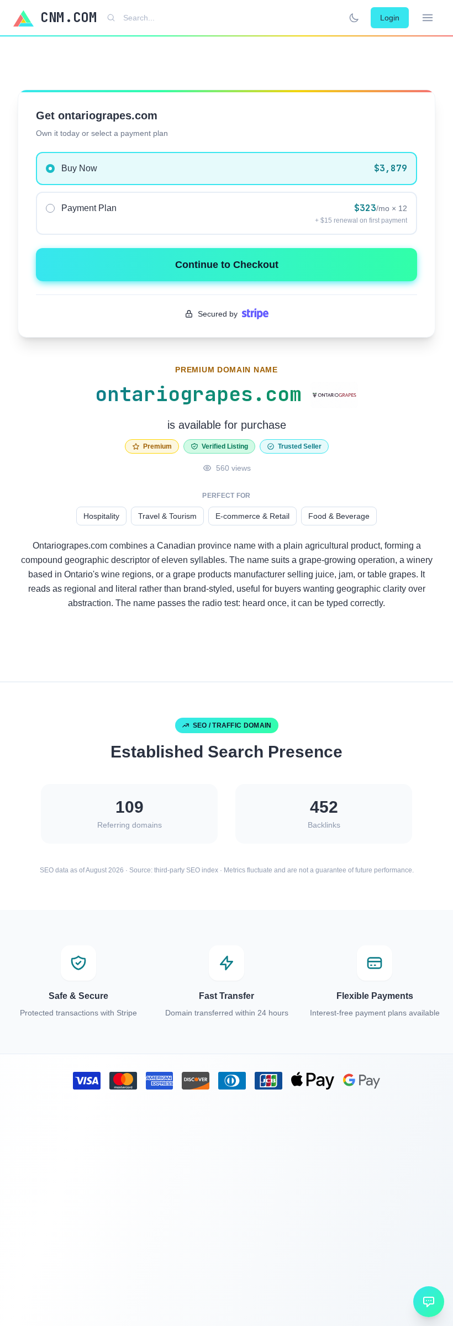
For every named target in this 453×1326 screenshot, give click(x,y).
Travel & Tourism (167, 516)
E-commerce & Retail (252, 516)
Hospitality (101, 516)
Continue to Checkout (226, 264)
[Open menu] (427, 18)
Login (389, 17)
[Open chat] (428, 1301)
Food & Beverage (339, 516)
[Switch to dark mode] (354, 18)
